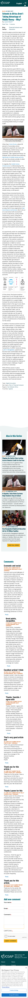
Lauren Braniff (8, 22)
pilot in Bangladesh (9, 350)
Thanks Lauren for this (13, 790)
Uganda (10, 389)
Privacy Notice (5, 987)
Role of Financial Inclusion (16, 385)
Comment (7, 914)
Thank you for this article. (11, 881)
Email (5, 908)
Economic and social (12, 565)
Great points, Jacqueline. (11, 619)
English (19, 3)
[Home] (5, 3)
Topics (3, 965)
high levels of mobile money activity (12, 157)
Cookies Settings (14, 990)
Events (13, 965)
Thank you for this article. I (11, 767)
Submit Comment (10, 941)
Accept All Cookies (14, 995)
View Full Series (13, 545)
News (13, 962)
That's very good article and (13, 738)
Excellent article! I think (13, 670)
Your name (7, 902)
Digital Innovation (11, 383)
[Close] (26, 967)
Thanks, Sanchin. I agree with (13, 698)
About (3, 962)
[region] (14, 982)
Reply (6, 614)
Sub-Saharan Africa (12, 387)
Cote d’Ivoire (13, 144)
